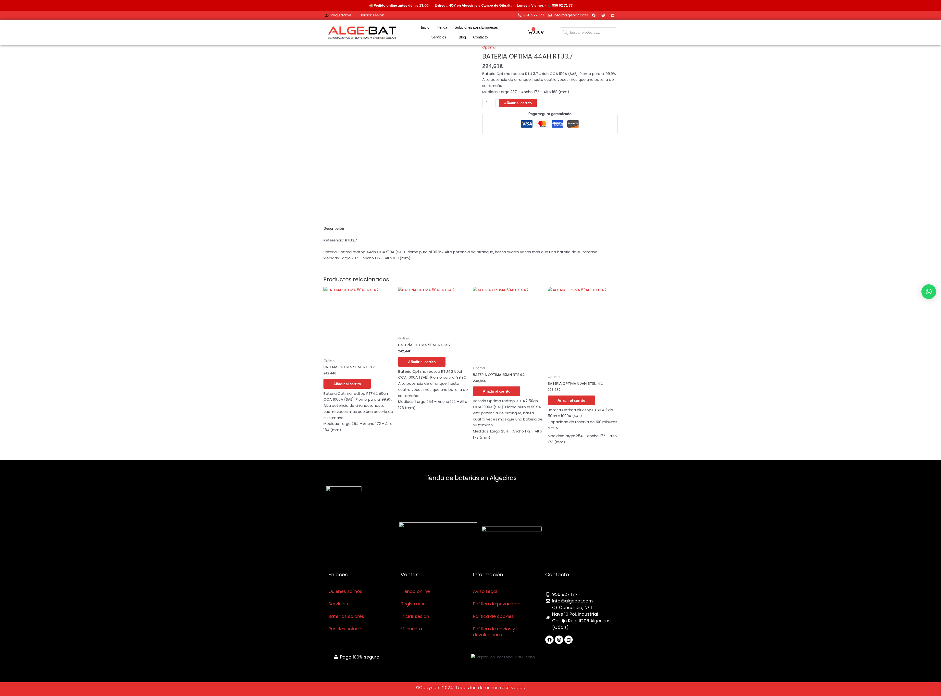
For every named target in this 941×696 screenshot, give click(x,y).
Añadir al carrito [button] (347, 384)
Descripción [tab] (333, 228)
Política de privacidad (496, 604)
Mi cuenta (411, 629)
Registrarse (413, 604)
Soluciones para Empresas (476, 27)
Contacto (480, 37)
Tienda (442, 27)
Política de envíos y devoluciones (494, 631)
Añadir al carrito (518, 103)
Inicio (425, 27)
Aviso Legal (485, 591)
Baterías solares (346, 616)
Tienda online (415, 591)
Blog (462, 37)
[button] (928, 291)
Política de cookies (493, 616)
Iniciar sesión (415, 616)
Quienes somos (345, 591)
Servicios (438, 37)
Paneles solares (345, 629)
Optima (489, 47)
